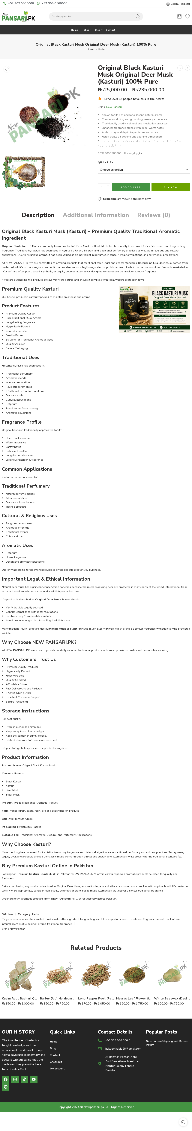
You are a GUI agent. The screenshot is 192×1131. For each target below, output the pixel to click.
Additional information (96, 215)
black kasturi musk (40, 919)
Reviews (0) (153, 215)
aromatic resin (19, 919)
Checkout (56, 1062)
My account (57, 1068)
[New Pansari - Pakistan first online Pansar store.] (19, 16)
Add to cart (131, 187)
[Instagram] (15, 1079)
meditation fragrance (142, 919)
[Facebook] (5, 1079)
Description (38, 215)
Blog (97, 29)
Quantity (106, 162)
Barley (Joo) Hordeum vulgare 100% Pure (58, 998)
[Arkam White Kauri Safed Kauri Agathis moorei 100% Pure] (187, 68)
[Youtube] (34, 1079)
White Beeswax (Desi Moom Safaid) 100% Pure (172, 998)
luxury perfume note (115, 919)
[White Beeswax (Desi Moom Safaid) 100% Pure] (172, 975)
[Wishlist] (7, 69)
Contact (110, 29)
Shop (86, 29)
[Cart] (179, 16)
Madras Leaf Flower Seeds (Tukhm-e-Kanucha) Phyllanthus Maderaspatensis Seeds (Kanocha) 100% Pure (134, 998)
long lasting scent (91, 919)
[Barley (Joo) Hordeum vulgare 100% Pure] (58, 975)
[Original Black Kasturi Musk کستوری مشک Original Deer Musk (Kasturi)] (46, 109)
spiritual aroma (37, 924)
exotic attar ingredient (65, 919)
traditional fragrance (59, 924)
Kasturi (11, 297)
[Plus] (108, 185)
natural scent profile (14, 924)
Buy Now (171, 187)
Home (74, 29)
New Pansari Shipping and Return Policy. (167, 1043)
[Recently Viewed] (183, 1122)
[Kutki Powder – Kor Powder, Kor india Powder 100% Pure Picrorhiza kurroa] (180, 68)
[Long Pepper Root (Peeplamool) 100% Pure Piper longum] (96, 975)
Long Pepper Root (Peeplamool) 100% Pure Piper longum (96, 998)
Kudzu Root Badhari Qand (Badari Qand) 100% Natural (20, 998)
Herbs (101, 49)
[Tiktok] (24, 1079)
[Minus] (108, 189)
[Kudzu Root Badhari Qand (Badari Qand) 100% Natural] (20, 975)
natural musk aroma (168, 919)
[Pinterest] (5, 1087)
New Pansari (114, 107)
